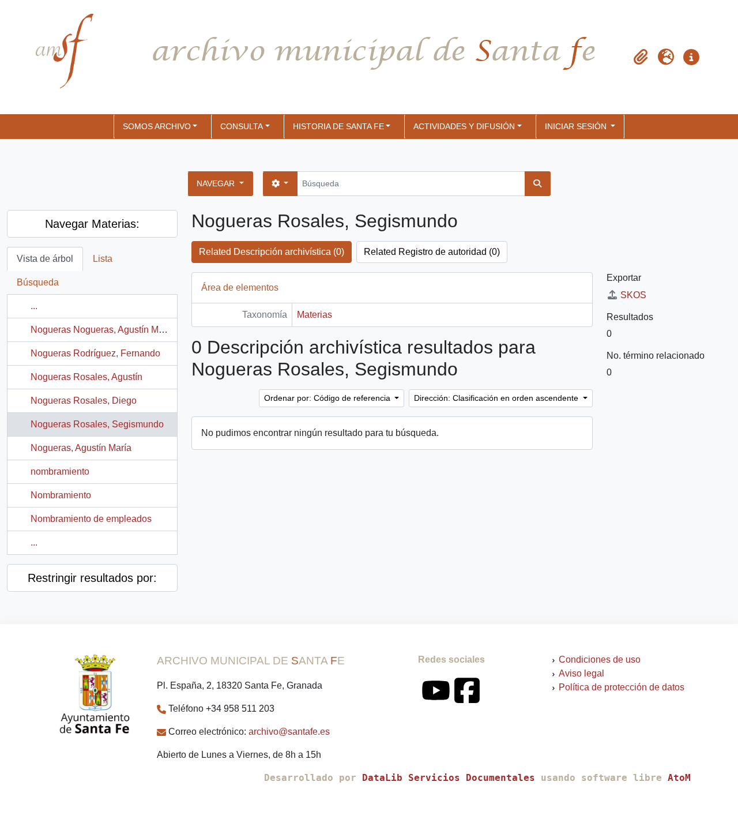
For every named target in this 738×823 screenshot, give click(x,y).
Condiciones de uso (600, 659)
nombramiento (60, 471)
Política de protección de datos (621, 687)
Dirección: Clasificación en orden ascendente (497, 398)
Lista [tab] (102, 259)
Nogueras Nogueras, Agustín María (102, 330)
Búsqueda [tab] (38, 282)
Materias (314, 315)
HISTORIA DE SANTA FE (338, 126)
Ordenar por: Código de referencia (328, 398)
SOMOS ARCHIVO (157, 126)
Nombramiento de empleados (91, 519)
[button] (640, 57)
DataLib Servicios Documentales (448, 777)
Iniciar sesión (577, 126)
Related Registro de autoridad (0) (432, 252)
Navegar (217, 183)
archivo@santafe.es (289, 731)
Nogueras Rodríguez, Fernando (95, 353)
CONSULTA (241, 126)
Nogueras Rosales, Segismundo (97, 424)
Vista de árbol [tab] (45, 259)
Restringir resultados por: (92, 578)
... (34, 306)
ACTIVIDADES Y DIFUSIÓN (464, 126)
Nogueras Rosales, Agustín (86, 377)
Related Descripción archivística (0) (271, 252)
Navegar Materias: (92, 223)
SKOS (633, 295)
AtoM (679, 777)
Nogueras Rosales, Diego (84, 400)
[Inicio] (55, 57)
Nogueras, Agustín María (81, 448)
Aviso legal (581, 673)
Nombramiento (61, 495)
